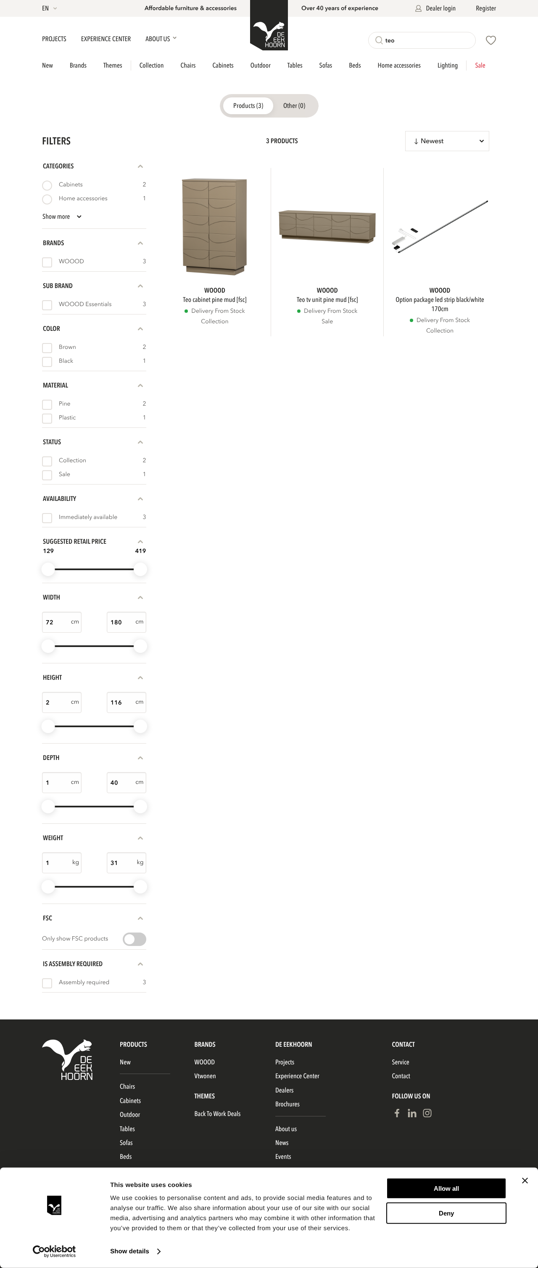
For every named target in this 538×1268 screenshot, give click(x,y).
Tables (295, 65)
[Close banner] (525, 1181)
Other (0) (294, 105)
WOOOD (205, 1062)
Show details (129, 1251)
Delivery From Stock (218, 311)
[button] (50, 8)
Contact (401, 1076)
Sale (480, 65)
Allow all (446, 1188)
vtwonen (205, 1076)
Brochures (287, 1104)
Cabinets (223, 65)
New (47, 65)
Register (486, 8)
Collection (152, 65)
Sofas (325, 65)
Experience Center (106, 39)
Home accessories (399, 65)
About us (286, 1129)
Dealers (284, 1090)
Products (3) (248, 105)
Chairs (187, 65)
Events (283, 1156)
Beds (355, 65)
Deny (446, 1212)
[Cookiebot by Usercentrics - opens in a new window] (54, 1251)
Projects (55, 39)
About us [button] (158, 39)
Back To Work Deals (218, 1114)
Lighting (448, 65)
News (281, 1142)
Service (400, 1062)
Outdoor (261, 65)
